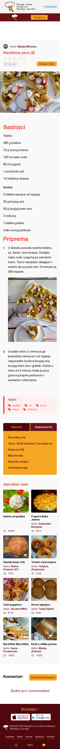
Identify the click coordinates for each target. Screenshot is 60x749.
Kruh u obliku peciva (44, 637)
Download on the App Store (20, 717)
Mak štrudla (15, 455)
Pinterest (50, 737)
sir (30, 405)
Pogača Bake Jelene (44, 511)
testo (15, 409)
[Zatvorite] (2, 7)
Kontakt (25, 728)
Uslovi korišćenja (46, 726)
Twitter (20, 737)
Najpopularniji (43, 426)
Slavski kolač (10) (16, 555)
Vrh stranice (28, 708)
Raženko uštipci (18, 461)
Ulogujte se (39, 17)
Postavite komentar (43, 677)
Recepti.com (5, 727)
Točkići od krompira (44, 555)
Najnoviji (16, 426)
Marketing (15, 728)
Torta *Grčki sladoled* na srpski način (30, 443)
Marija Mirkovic (27, 46)
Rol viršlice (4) (16, 437)
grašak (16, 405)
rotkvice (32, 409)
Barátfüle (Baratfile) (16, 637)
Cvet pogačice (16, 596)
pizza (43, 405)
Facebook (9, 737)
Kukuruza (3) (16, 449)
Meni (30, 745)
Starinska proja (18, 467)
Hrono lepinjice (44, 596)
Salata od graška (16, 511)
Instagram (39, 737)
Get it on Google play (41, 717)
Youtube (28, 737)
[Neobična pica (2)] (32, 309)
